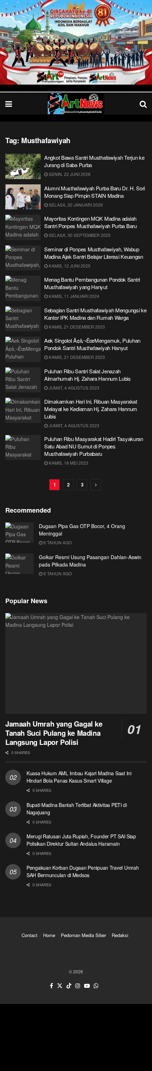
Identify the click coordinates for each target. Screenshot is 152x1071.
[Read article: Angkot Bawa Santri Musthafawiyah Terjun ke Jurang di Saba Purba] (23, 166)
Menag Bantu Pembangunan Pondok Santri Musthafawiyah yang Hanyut (92, 283)
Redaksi (120, 935)
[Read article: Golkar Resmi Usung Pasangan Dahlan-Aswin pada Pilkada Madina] (19, 563)
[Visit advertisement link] (76, 42)
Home (49, 935)
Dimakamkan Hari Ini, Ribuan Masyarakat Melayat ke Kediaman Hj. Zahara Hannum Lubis (90, 409)
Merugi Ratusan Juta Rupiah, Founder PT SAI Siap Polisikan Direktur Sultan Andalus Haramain (81, 840)
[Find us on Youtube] (87, 986)
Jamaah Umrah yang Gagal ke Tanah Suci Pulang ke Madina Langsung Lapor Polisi (54, 732)
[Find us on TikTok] (68, 986)
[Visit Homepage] (76, 103)
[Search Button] (143, 103)
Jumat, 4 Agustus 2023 (73, 388)
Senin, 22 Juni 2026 (69, 174)
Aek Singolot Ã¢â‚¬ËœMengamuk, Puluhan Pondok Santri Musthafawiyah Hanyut (92, 344)
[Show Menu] (8, 103)
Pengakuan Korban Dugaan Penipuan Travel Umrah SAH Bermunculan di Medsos (83, 871)
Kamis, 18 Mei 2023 (68, 463)
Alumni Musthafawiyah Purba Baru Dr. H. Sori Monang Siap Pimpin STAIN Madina (94, 191)
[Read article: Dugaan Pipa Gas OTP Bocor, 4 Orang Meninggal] (19, 532)
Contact (29, 935)
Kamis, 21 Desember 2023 (76, 327)
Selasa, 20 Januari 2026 (75, 205)
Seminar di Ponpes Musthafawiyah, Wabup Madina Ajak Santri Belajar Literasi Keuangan (93, 252)
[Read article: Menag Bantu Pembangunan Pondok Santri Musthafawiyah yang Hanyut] (23, 288)
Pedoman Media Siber (83, 935)
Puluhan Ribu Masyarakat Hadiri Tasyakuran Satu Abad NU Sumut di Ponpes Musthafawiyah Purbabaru (93, 446)
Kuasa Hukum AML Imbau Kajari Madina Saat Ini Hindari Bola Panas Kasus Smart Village (79, 777)
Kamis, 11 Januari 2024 (73, 296)
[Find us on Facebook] (51, 986)
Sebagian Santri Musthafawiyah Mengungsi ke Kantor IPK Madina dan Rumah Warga (95, 313)
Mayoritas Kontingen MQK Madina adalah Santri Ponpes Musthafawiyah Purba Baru (90, 222)
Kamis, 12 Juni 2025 (69, 266)
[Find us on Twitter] (60, 986)
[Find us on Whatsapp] (96, 986)
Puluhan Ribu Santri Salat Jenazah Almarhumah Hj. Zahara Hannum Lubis (87, 374)
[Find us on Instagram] (77, 986)
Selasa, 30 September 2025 (79, 235)
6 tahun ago (57, 542)
